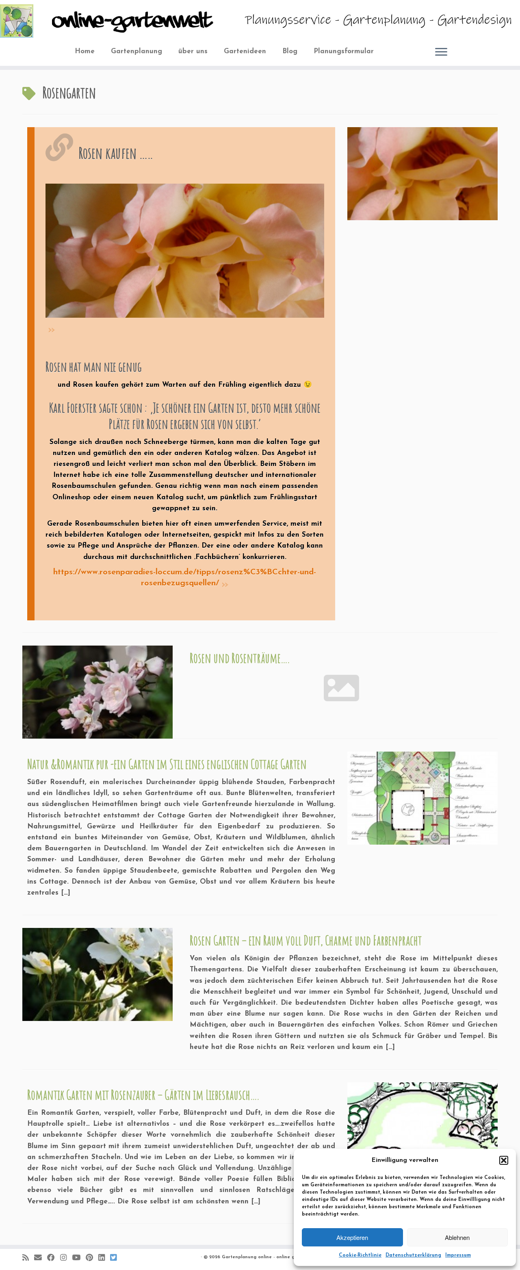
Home (85, 51)
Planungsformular (344, 51)
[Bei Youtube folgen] (79, 1258)
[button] (504, 1160)
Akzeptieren (352, 1237)
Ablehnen (457, 1237)
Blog (289, 51)
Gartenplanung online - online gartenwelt (269, 1257)
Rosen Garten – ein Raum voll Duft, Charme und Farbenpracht (306, 940)
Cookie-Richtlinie (360, 1255)
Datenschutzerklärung (413, 1255)
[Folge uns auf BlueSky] (116, 1258)
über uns (193, 51)
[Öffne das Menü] (441, 52)
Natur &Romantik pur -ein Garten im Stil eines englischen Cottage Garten (167, 764)
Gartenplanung (136, 51)
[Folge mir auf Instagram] (66, 1258)
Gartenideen (245, 51)
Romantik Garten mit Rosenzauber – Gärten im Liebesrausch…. (143, 1094)
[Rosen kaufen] (185, 258)
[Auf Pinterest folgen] (92, 1258)
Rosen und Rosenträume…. (239, 658)
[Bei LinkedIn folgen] (104, 1258)
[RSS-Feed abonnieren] (28, 1258)
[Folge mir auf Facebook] (53, 1258)
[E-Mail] (40, 1258)
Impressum (458, 1255)
